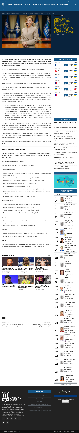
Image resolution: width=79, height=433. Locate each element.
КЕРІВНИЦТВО (18, 4)
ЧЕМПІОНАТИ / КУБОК (50, 4)
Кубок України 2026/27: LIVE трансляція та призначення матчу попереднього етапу (65, 123)
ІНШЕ (14, 9)
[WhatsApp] (31, 50)
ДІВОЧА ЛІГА (63, 4)
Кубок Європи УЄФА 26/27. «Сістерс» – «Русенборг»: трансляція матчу (64, 167)
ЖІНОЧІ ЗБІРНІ (37, 4)
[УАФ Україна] (39, 396)
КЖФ (7, 318)
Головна (56, 431)
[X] (13, 1)
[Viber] (28, 50)
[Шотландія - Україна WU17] (65, 77)
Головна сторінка (6, 13)
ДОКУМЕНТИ (6, 9)
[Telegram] (8, 1)
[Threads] (18, 1)
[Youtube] (15, 1)
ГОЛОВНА (9, 4)
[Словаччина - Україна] (65, 71)
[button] (75, 4)
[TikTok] (10, 1)
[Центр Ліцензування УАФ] (39, 404)
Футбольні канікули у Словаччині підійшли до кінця (65, 128)
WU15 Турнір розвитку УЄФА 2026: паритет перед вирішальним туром (65, 143)
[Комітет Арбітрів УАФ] (39, 407)
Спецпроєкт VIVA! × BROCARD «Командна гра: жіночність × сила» (65, 153)
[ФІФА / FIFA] (39, 401)
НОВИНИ (27, 4)
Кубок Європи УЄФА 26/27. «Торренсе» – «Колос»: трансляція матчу (64, 158)
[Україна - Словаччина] (65, 89)
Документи (66, 431)
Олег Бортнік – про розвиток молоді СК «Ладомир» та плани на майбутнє (12, 325)
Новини (60, 431)
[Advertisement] (26, 303)
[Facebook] (3, 1)
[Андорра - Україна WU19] (65, 95)
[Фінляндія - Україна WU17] (65, 65)
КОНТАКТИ (22, 9)
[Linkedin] (35, 50)
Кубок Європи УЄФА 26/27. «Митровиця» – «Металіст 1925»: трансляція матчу (65, 163)
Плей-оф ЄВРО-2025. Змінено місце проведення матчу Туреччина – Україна (40, 325)
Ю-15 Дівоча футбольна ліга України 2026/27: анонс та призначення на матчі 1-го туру (65, 138)
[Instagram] (5, 1)
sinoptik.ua (71, 399)
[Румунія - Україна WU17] (65, 83)
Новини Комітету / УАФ (16, 13)
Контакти (72, 431)
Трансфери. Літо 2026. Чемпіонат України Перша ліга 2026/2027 (64, 148)
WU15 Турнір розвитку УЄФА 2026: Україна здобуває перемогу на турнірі (65, 132)
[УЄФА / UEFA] (39, 399)
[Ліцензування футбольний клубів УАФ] (39, 410)
